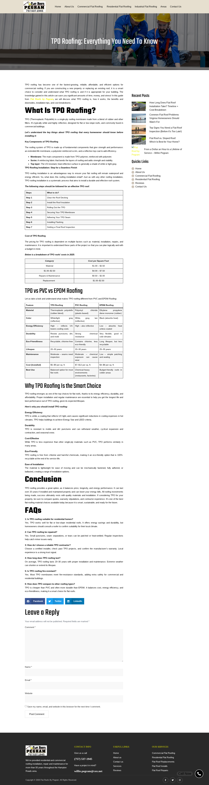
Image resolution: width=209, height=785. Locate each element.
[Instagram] (180, 780)
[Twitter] (172, 780)
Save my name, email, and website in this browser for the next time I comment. (64, 706)
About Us (69, 6)
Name (28, 667)
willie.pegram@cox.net (88, 771)
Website (28, 693)
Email (28, 680)
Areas (163, 6)
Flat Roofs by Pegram (41, 99)
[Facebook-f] (165, 780)
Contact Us (175, 6)
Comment (30, 627)
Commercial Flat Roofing (90, 6)
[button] (35, 601)
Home (58, 6)
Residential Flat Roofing (119, 6)
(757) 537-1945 (83, 758)
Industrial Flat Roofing (146, 6)
